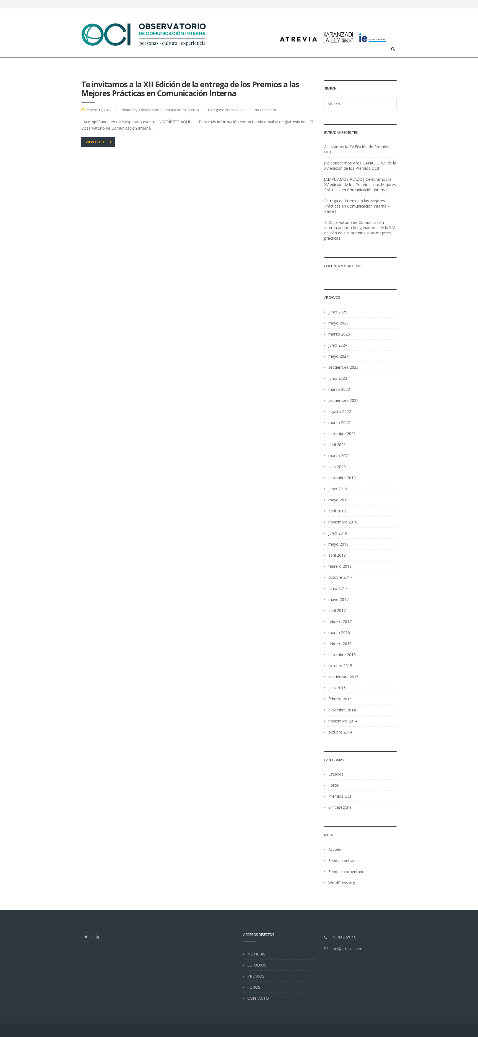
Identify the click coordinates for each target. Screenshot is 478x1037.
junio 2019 (337, 488)
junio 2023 (337, 378)
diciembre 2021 (342, 433)
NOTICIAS (256, 954)
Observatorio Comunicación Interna (169, 109)
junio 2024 (337, 345)
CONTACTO (258, 998)
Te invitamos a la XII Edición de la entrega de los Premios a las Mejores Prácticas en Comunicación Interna (190, 88)
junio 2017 (337, 588)
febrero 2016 (340, 643)
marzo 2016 (339, 632)
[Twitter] (86, 937)
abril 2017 (337, 610)
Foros (333, 785)
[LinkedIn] (97, 937)
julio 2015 (337, 687)
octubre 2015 (340, 665)
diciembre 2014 (342, 710)
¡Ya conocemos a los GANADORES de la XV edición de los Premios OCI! (360, 165)
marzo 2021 (339, 455)
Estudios (336, 774)
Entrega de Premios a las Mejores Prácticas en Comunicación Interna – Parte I (357, 206)
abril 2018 (337, 555)
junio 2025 (337, 312)
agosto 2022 (339, 411)
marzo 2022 (339, 422)
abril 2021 (337, 444)
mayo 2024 (338, 356)
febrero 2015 (340, 698)
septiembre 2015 (343, 676)
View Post (95, 141)
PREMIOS (255, 976)
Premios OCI (235, 109)
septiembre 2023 (343, 367)
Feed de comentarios (347, 871)
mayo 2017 (338, 599)
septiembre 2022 (343, 400)
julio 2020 (337, 466)
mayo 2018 (338, 544)
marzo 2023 (339, 389)
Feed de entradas (344, 860)
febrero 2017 (340, 621)
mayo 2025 (338, 323)
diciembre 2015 (342, 654)
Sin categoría (340, 807)
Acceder (335, 849)
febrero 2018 (340, 566)
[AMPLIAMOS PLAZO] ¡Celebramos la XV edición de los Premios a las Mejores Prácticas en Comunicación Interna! (360, 184)
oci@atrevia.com (347, 948)
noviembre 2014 (342, 721)
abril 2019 (337, 511)
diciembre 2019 (342, 477)
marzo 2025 (339, 334)
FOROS (253, 987)
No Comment (265, 109)
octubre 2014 (340, 732)
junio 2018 (337, 533)
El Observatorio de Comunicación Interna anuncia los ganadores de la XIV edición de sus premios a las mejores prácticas (359, 230)
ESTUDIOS (256, 965)
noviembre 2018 (342, 522)
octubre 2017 (340, 577)
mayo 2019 (338, 499)
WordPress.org (341, 882)
